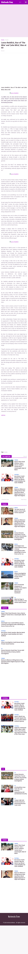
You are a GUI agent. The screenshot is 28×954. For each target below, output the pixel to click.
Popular (4, 504)
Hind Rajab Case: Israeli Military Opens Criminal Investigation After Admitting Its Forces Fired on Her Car (20, 550)
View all (25, 456)
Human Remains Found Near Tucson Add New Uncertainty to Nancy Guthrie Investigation (20, 536)
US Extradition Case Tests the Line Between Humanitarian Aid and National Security (20, 790)
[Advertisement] (14, 21)
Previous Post (5, 499)
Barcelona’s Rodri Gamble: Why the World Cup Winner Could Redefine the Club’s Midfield (19, 479)
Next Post (23, 499)
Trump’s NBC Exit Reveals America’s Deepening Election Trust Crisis (19, 802)
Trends (6, 40)
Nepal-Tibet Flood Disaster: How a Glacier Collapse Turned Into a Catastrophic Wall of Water (20, 466)
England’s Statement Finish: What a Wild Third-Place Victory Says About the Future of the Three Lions (20, 731)
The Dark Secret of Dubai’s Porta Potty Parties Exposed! (19, 511)
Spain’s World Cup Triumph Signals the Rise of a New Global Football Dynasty (20, 719)
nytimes (3, 415)
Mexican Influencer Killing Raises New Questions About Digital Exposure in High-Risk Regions (19, 492)
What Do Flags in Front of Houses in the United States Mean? (20, 600)
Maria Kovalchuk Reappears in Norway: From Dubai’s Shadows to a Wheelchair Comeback (20, 589)
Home (2, 40)
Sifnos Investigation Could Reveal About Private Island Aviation (20, 576)
